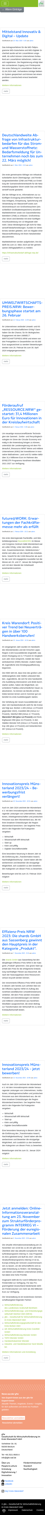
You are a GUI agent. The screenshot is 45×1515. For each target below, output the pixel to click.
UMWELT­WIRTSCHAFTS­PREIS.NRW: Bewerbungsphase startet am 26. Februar (22, 308)
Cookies (40, 1510)
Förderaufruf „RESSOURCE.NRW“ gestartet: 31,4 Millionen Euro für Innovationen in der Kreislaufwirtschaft (22, 413)
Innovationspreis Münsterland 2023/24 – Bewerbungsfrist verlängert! (21, 790)
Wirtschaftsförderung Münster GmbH (20, 1335)
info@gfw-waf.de (9, 1458)
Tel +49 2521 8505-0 (11, 1455)
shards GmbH (12, 960)
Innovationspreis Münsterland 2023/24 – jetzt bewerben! (21, 1068)
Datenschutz (27, 1510)
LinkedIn (8, 1484)
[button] (4, 1511)
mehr (6, 91)
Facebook (8, 1481)
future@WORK (24, 541)
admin (31, 41)
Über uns (6, 1462)
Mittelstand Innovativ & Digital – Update (21, 33)
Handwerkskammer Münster (16, 1341)
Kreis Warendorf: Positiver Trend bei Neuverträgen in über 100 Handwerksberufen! (22, 629)
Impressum (13, 1510)
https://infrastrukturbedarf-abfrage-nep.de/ (20, 253)
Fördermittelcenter (32, 1462)
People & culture (9, 1466)
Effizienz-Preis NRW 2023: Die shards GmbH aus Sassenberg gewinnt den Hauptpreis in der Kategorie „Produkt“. (22, 940)
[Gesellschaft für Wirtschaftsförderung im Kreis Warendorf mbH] (41, 3)
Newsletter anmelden (13, 1418)
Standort (27, 1466)
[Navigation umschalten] (5, 3)
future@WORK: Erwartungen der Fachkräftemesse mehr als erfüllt (21, 522)
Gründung (6, 1469)
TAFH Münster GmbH (13, 1338)
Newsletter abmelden (12, 1422)
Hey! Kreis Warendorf (13, 1491)
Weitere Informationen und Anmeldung (19, 1352)
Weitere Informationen (11, 85)
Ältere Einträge (12, 9)
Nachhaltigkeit (30, 1469)
